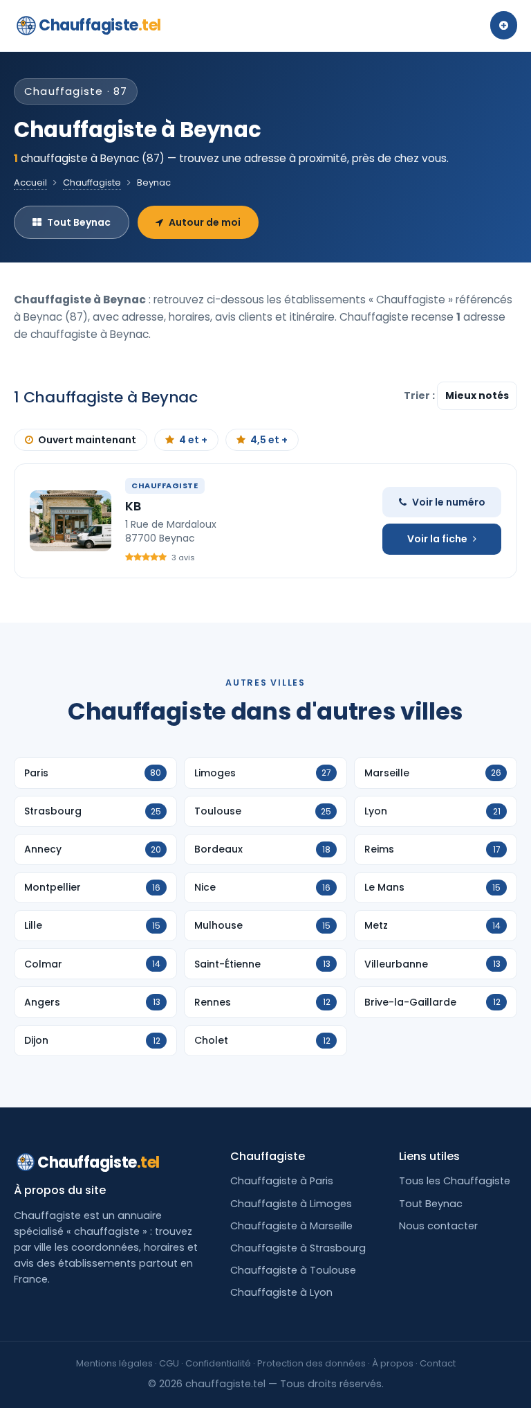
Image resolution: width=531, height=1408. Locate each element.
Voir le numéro (448, 502)
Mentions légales (114, 1363)
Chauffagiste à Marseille (291, 1226)
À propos (392, 1363)
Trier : (420, 395)
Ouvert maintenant (87, 440)
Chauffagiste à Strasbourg (298, 1248)
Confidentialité (218, 1363)
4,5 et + (269, 440)
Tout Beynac (79, 222)
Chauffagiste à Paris (281, 1181)
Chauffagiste (100, 25)
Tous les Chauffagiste (454, 1181)
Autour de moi (205, 222)
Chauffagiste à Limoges (291, 1204)
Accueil (30, 182)
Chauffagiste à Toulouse (293, 1270)
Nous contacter (438, 1226)
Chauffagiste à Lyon (281, 1292)
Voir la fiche (437, 539)
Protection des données (311, 1363)
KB (133, 506)
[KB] (70, 520)
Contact (438, 1363)
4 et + (193, 440)
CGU (169, 1363)
